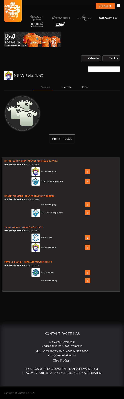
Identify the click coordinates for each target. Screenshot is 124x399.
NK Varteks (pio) (48, 204)
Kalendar (93, 58)
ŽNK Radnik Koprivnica (52, 181)
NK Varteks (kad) (48, 171)
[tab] (43, 87)
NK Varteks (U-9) (48, 247)
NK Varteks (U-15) (49, 280)
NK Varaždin (46, 237)
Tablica (113, 58)
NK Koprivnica (47, 272)
